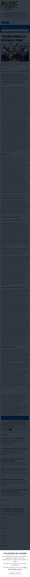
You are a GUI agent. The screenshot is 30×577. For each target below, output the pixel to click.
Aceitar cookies (15, 573)
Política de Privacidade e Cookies (17, 568)
